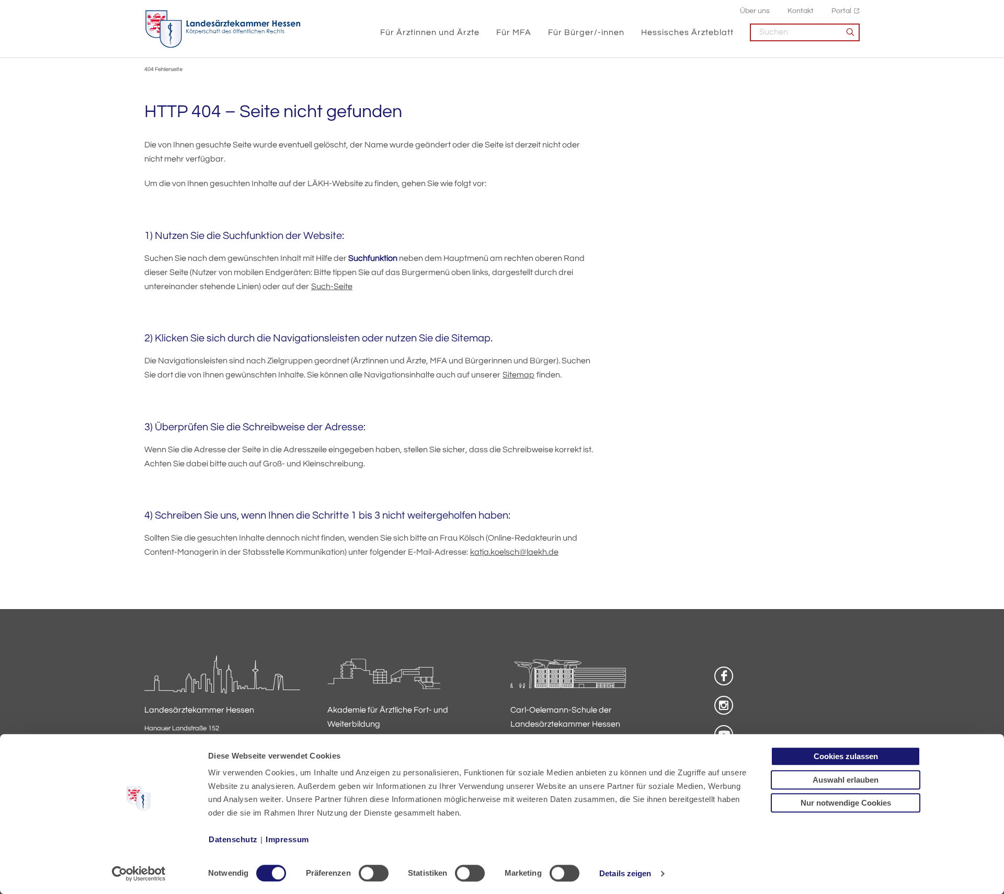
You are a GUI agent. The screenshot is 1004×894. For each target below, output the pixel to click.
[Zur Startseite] (222, 29)
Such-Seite (331, 286)
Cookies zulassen (846, 756)
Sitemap (518, 375)
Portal (841, 11)
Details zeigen (625, 873)
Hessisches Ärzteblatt (687, 32)
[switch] (374, 873)
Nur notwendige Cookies (846, 802)
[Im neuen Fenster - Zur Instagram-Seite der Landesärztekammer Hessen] (723, 705)
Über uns (755, 11)
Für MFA (513, 32)
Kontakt (801, 11)
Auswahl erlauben (845, 779)
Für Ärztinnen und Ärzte (430, 32)
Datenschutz (233, 839)
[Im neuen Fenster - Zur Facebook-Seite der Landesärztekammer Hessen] (723, 676)
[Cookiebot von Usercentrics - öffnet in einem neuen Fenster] (139, 873)
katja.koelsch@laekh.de (514, 552)
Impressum (287, 839)
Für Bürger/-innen (586, 32)
